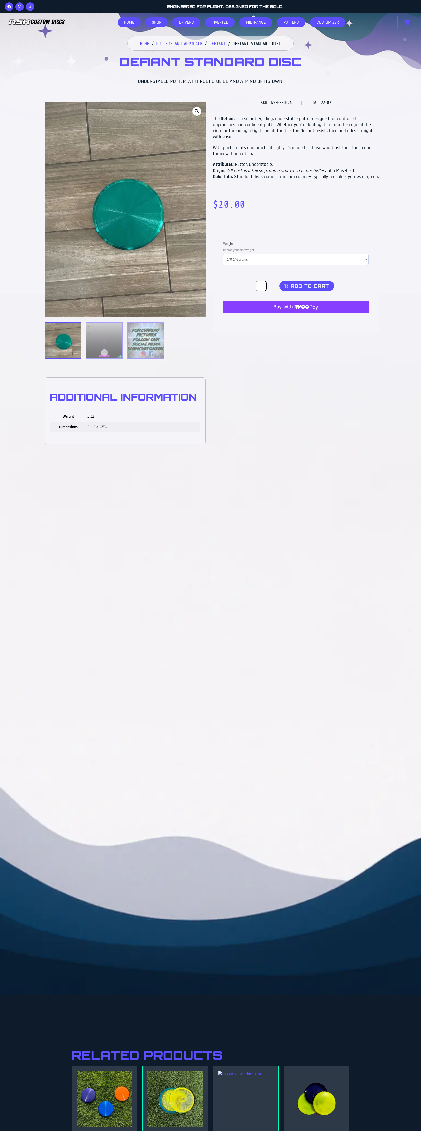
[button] (196, 111)
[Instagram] (19, 6)
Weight (236, 243)
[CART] (406, 22)
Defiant (217, 43)
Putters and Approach (179, 43)
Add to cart (310, 286)
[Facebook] (9, 6)
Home (144, 43)
